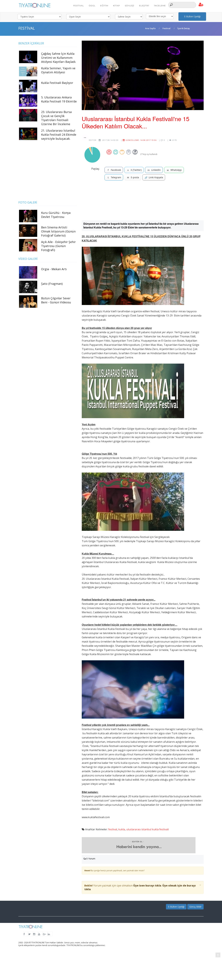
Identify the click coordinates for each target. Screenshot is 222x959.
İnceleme (160, 5)
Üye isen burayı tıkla (147, 885)
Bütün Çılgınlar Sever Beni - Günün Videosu (56, 300)
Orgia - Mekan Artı (54, 269)
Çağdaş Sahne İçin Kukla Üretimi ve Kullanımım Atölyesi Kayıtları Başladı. (58, 58)
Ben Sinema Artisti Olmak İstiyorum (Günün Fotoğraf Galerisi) (58, 231)
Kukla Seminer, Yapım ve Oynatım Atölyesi (58, 70)
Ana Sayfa (150, 28)
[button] (201, 4)
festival (112, 829)
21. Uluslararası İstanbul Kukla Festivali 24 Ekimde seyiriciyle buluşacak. (58, 135)
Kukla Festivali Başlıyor (57, 83)
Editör (92, 140)
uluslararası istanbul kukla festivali (147, 829)
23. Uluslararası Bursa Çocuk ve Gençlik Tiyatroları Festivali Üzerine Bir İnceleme (56, 118)
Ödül (92, 5)
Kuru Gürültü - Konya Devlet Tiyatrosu (56, 215)
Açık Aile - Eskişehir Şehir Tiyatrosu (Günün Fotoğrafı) (58, 246)
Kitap (116, 5)
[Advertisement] (143, 201)
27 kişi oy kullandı (148, 154)
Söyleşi (129, 5)
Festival (78, 5)
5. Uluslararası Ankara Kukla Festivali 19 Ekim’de (59, 99)
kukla (121, 829)
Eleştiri (144, 5)
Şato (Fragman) (52, 284)
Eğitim (104, 5)
